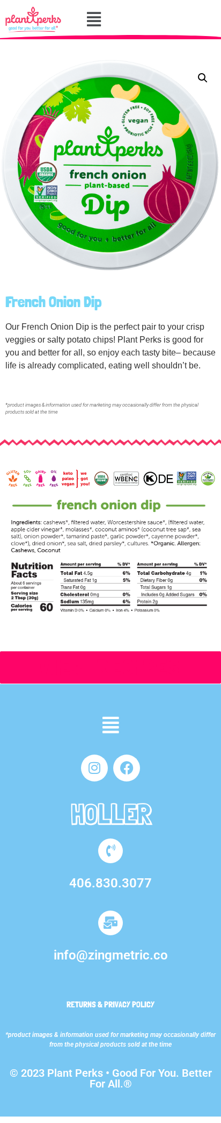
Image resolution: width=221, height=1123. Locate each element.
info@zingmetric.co (111, 955)
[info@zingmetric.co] (110, 923)
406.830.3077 (110, 883)
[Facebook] (126, 768)
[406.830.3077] (110, 850)
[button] (94, 19)
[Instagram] (94, 768)
